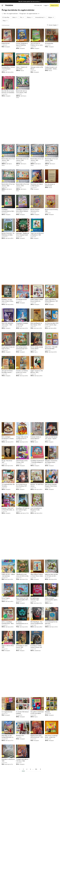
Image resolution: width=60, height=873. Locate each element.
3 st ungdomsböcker (7, 711)
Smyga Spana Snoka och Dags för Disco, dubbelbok (8, 347)
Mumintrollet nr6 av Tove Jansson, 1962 (8, 159)
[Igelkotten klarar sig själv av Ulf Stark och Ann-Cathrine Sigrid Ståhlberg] (51, 566)
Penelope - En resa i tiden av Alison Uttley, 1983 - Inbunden (7, 300)
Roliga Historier (6, 43)
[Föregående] (20, 769)
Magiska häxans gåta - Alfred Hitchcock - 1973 (37, 736)
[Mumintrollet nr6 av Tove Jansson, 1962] (8, 150)
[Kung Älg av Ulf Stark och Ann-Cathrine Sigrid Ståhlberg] (22, 500)
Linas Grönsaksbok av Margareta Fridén (36, 508)
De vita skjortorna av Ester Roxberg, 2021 (21, 485)
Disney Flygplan (6, 598)
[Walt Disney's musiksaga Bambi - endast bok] (51, 727)
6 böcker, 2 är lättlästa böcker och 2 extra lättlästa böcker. (22, 371)
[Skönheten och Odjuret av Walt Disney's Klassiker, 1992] (37, 176)
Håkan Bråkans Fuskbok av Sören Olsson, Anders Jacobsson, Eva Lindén (37, 575)
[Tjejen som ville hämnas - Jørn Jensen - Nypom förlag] (51, 429)
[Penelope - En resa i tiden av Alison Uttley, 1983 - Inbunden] (8, 291)
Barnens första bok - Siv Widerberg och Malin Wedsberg (8, 234)
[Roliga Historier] (8, 35)
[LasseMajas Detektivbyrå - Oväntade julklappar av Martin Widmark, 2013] (37, 452)
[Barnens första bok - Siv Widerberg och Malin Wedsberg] (8, 225)
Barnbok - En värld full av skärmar (37, 485)
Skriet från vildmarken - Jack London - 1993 (8, 324)
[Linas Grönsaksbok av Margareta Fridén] (37, 500)
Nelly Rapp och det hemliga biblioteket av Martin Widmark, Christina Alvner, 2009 (8, 736)
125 (36, 769)
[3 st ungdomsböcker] (8, 703)
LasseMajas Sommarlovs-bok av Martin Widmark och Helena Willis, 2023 (22, 210)
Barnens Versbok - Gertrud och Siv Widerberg (35, 210)
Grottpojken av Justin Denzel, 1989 (22, 646)
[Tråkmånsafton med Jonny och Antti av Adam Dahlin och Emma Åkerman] (22, 566)
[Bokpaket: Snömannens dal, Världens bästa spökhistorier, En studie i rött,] (51, 452)
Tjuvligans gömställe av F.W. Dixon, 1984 (22, 760)
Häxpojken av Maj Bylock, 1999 (8, 760)
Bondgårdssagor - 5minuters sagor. (35, 598)
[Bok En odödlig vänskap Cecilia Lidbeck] (37, 339)
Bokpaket (47, 711)
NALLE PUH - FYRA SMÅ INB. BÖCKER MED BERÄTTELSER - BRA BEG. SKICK (51, 347)
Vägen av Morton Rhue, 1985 (8, 646)
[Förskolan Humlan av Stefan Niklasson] (37, 429)
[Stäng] (58, 1)
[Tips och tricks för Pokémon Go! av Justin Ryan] (37, 35)
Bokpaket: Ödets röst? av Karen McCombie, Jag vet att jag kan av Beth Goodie (8, 509)
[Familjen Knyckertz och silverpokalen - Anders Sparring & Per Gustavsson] (51, 59)
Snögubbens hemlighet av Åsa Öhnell (22, 324)
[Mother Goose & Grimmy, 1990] (51, 201)
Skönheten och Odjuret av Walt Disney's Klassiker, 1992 (37, 185)
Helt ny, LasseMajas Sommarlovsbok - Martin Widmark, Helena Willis (8, 622)
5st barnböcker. (49, 43)
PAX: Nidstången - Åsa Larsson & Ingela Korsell (37, 622)
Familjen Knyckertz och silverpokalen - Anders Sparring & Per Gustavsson (51, 68)
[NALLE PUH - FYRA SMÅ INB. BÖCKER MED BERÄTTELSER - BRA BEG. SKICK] (51, 339)
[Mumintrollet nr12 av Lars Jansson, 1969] (8, 176)
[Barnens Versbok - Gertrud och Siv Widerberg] (37, 201)
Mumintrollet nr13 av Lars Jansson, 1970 (22, 184)
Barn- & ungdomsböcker (11, 13)
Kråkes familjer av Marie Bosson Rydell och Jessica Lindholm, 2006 (37, 300)
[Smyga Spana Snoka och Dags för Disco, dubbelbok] (8, 339)
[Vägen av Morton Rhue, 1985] (8, 637)
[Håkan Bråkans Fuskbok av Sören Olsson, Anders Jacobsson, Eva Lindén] (37, 566)
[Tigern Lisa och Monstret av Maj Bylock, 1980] (37, 225)
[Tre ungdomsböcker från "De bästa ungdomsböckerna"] (8, 476)
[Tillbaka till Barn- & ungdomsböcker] (2, 13)
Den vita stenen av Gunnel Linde (50, 184)
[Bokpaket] (51, 703)
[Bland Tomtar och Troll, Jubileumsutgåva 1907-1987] (22, 590)
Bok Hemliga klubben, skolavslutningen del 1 (22, 347)
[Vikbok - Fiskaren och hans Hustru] (22, 59)
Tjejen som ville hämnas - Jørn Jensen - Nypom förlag (51, 437)
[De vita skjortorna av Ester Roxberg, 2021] (22, 476)
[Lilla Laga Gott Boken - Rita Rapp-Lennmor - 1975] (8, 362)
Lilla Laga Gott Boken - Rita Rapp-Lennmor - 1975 (8, 371)
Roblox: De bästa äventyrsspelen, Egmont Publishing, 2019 (51, 599)
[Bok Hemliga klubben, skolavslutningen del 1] (22, 339)
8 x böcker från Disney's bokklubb (22, 712)
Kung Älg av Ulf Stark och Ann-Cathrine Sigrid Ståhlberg (22, 509)
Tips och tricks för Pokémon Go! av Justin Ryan (37, 44)
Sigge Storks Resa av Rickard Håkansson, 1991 (51, 300)
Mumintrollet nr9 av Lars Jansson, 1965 (22, 159)
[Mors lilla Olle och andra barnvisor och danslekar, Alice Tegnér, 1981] (8, 83)
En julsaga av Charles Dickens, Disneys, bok (36, 646)
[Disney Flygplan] (8, 590)
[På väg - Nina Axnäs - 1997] (8, 452)
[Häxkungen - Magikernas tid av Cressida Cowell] (22, 225)
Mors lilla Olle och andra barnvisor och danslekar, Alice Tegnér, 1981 (8, 91)
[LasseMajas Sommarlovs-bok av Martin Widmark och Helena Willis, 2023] (22, 201)
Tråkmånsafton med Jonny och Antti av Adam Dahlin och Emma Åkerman (22, 575)
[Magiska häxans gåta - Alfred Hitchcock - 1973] (37, 727)
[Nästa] (40, 769)
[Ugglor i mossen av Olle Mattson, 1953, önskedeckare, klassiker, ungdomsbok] (37, 362)
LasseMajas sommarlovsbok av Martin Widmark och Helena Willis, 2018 (8, 210)
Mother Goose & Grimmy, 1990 (51, 210)
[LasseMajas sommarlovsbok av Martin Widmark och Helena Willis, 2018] (8, 201)
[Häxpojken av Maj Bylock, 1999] (8, 751)
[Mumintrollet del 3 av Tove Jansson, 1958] (22, 83)
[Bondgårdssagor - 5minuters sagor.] (37, 590)
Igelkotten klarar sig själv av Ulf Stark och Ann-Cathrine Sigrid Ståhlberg (51, 575)
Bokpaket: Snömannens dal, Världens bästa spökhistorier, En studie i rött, (51, 461)
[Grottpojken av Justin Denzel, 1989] (22, 637)
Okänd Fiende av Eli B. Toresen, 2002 (22, 461)
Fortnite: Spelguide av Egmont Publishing (22, 44)
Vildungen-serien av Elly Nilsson (37, 67)
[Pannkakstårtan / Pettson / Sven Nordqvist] (8, 59)
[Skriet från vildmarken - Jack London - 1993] (8, 315)
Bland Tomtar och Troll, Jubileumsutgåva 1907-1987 (22, 599)
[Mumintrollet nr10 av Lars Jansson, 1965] (37, 150)
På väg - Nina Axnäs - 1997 (7, 461)
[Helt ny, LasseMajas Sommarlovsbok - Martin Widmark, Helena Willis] (8, 613)
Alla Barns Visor (20, 735)
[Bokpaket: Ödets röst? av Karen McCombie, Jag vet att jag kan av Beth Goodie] (8, 500)
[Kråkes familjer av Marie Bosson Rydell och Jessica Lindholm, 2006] (37, 291)
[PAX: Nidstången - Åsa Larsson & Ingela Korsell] (37, 613)
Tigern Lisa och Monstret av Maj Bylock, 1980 (37, 234)
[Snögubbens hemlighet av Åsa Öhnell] (22, 315)
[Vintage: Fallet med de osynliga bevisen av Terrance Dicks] (22, 429)
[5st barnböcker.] (51, 35)
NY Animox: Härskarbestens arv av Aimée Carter (22, 622)
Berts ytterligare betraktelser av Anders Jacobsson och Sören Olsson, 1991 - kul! (8, 437)
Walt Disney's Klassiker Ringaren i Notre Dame (51, 485)
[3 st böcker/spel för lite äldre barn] (51, 613)
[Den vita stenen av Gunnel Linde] (51, 176)
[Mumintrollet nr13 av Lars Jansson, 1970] (22, 176)
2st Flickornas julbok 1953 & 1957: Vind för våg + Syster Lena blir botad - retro (51, 324)
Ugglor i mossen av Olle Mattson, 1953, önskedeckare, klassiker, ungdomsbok (37, 371)
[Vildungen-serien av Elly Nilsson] (37, 59)
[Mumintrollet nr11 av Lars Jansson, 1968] (51, 150)
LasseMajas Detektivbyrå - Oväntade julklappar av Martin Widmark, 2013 (37, 461)
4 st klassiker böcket (21, 299)
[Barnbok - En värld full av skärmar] (37, 476)
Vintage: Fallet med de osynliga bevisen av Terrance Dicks (22, 437)
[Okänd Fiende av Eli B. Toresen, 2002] (22, 452)
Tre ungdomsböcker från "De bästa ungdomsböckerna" (8, 485)
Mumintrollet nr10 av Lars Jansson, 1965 (37, 159)
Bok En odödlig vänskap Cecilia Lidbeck (37, 347)
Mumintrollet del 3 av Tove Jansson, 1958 (21, 91)
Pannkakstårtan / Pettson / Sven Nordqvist (8, 67)
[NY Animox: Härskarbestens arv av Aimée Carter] (22, 613)
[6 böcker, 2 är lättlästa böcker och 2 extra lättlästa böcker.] (22, 362)
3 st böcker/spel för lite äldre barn (51, 622)
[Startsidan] (9, 5)
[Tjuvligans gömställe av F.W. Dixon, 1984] (22, 751)
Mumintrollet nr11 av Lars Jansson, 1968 (51, 159)
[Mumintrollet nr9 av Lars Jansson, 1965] (22, 150)
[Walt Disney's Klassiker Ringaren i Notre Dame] (51, 476)
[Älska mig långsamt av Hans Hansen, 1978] (37, 315)
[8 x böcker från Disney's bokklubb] (22, 703)
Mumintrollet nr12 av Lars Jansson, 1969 (8, 184)
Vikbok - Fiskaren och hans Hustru (21, 67)
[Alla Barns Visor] (22, 727)
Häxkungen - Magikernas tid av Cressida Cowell (22, 234)
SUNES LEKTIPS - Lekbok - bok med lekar (8, 575)
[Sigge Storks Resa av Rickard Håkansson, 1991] (51, 291)
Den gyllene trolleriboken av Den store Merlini (37, 712)
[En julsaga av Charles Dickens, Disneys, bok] (37, 637)
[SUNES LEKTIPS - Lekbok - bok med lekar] (8, 566)
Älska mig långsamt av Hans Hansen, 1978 (36, 324)
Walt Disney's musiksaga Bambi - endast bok (51, 736)
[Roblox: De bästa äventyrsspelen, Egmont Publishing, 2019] (51, 590)
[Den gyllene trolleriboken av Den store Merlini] (37, 703)
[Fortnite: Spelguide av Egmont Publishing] (22, 35)
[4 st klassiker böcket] (22, 291)
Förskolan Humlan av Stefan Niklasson (36, 437)
